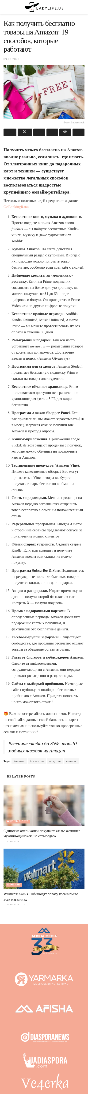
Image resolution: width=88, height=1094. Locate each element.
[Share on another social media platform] (78, 132)
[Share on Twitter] (25, 132)
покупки (55, 761)
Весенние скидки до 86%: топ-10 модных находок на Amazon (42, 747)
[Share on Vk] (52, 132)
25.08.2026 (12, 841)
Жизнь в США (18, 821)
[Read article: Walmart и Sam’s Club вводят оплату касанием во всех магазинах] (44, 869)
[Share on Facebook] (10, 132)
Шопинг (14, 884)
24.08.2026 (12, 904)
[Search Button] (82, 7)
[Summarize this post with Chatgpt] (65, 132)
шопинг (71, 761)
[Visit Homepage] (44, 7)
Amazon (19, 761)
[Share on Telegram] (39, 132)
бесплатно (37, 761)
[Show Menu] (6, 7)
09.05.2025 (11, 59)
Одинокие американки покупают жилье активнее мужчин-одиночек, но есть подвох (42, 833)
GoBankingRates (16, 206)
